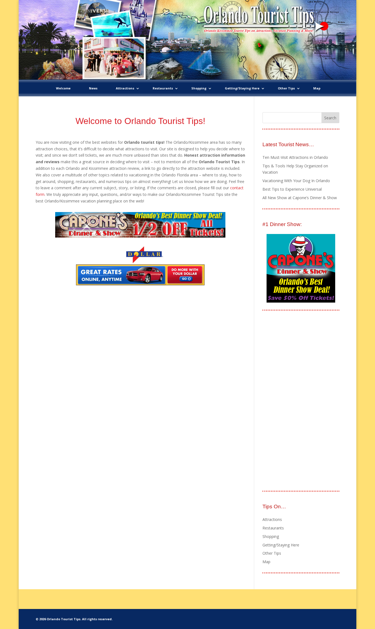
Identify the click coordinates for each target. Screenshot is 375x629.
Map (316, 88)
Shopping (198, 88)
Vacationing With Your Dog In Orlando (296, 180)
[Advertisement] (303, 401)
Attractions (125, 88)
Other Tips (286, 88)
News (93, 88)
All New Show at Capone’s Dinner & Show (299, 197)
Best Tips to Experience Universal (292, 189)
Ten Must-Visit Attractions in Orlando (295, 157)
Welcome (63, 88)
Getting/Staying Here (242, 88)
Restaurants (163, 88)
